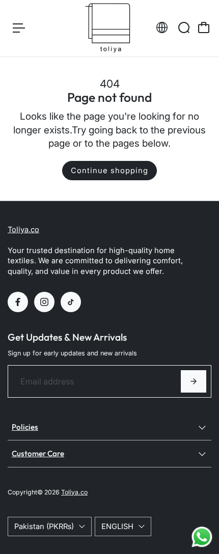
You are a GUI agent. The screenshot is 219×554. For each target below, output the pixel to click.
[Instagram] (44, 302)
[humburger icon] (19, 28)
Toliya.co (23, 229)
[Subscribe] (193, 381)
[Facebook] (18, 302)
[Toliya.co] (109, 28)
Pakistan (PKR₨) (44, 526)
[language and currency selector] (162, 27)
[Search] (183, 27)
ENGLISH (117, 526)
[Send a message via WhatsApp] (202, 537)
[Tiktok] (71, 302)
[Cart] (203, 27)
